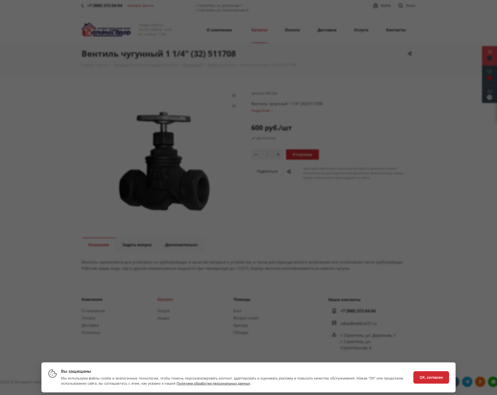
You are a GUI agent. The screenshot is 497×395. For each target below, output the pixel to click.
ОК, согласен (431, 377)
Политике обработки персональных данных (213, 383)
